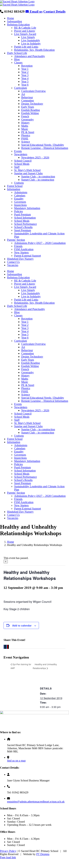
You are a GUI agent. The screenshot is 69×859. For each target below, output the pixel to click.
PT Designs (42, 854)
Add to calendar (21, 625)
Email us (35, 11)
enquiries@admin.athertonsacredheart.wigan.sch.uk (36, 801)
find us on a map (16, 760)
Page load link (8, 857)
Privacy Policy (8, 851)
